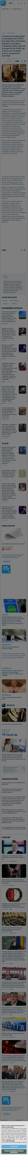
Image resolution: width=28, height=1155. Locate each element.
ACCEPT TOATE (14, 1146)
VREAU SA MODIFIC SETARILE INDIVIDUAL (13, 1151)
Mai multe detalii (10, 1140)
